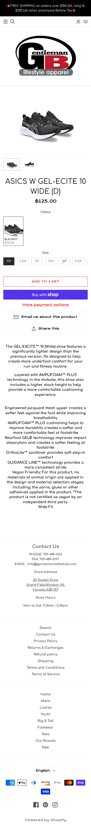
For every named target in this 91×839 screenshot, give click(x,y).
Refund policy (45, 654)
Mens (45, 701)
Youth (46, 714)
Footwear (45, 727)
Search (45, 628)
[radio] (13, 231)
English (43, 771)
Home (45, 694)
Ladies (45, 708)
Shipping (45, 661)
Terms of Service (46, 674)
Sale (45, 734)
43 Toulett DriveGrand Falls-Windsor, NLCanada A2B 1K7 (45, 584)
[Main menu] (5, 21)
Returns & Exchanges (45, 648)
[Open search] (12, 21)
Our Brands (46, 741)
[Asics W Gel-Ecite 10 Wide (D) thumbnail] (11, 164)
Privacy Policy (45, 641)
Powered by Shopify (45, 820)
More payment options (45, 305)
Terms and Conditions (45, 668)
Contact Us (45, 634)
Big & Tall (46, 721)
